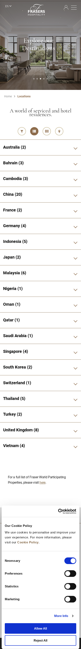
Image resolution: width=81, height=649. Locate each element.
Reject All (40, 640)
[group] (40, 45)
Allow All (40, 628)
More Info (61, 616)
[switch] (70, 573)
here (42, 482)
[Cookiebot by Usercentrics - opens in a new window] (58, 511)
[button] (33, 78)
